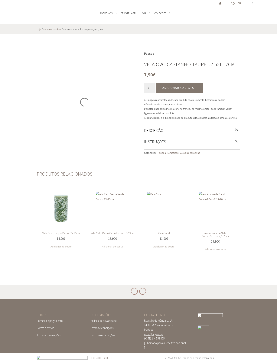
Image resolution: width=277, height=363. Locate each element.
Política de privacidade (103, 321)
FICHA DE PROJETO (101, 358)
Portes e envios (45, 328)
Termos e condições (101, 328)
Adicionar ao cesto (178, 88)
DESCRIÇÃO (153, 130)
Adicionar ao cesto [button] (61, 246)
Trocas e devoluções (48, 335)
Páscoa (162, 152)
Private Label (129, 13)
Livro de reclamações (102, 335)
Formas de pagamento (50, 321)
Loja (143, 13)
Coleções (160, 13)
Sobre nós (106, 13)
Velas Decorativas (52, 29)
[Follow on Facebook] (17, 5)
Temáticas (173, 152)
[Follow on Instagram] (24, 5)
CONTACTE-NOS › (157, 315)
